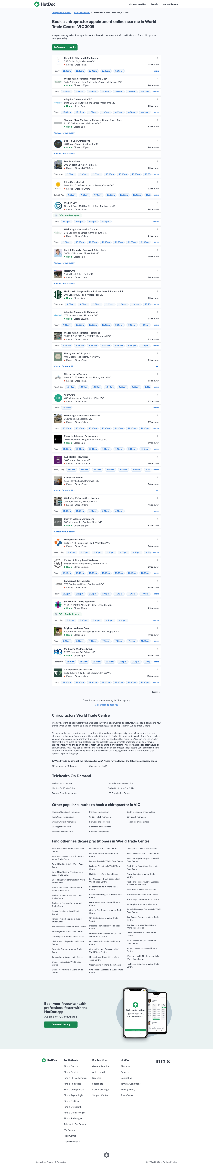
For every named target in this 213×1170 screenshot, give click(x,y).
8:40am (79, 92)
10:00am (145, 92)
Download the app (60, 1024)
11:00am (93, 242)
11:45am (80, 71)
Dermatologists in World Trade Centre (106, 861)
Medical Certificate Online (63, 788)
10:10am (67, 428)
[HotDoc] (45, 4)
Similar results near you (106, 705)
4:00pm (66, 222)
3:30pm (110, 553)
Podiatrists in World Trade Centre (141, 890)
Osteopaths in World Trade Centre (142, 849)
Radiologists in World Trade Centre (142, 904)
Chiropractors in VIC (82, 13)
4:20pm (118, 594)
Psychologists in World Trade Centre (143, 900)
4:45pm (144, 112)
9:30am (70, 174)
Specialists (97, 1084)
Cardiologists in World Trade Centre (67, 937)
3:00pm (118, 325)
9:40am (118, 92)
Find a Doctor (71, 1066)
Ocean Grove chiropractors (64, 822)
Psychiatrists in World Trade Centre (142, 895)
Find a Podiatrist (72, 1084)
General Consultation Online (120, 783)
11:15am (106, 573)
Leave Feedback (72, 1142)
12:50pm (145, 428)
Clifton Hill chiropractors (100, 817)
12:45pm (106, 71)
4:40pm (92, 222)
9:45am (83, 174)
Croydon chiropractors (99, 832)
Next (155, 692)
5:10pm (105, 511)
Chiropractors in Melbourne (64, 766)
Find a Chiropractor (74, 1089)
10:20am (136, 174)
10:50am (93, 346)
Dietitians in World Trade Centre (103, 874)
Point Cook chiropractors (63, 817)
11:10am (106, 242)
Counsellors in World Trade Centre (67, 957)
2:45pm (144, 449)
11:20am (119, 242)
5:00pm (105, 222)
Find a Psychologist (74, 1095)
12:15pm (80, 112)
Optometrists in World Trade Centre (105, 965)
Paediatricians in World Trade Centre (143, 854)
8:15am (66, 641)
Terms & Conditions (131, 1084)
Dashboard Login (100, 1089)
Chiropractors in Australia (61, 13)
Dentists (96, 1078)
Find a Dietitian (72, 1101)
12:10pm (106, 346)
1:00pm (118, 71)
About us (125, 1066)
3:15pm (131, 325)
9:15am (109, 304)
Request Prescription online (64, 793)
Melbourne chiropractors (138, 822)
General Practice (100, 1066)
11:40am (145, 242)
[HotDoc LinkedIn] (163, 1061)
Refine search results (65, 47)
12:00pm (67, 112)
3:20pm (97, 553)
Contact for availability (64, 133)
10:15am (123, 174)
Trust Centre (127, 1095)
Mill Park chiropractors (99, 812)
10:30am (149, 174)
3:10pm (144, 346)
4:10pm (136, 553)
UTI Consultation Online (119, 793)
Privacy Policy (128, 1089)
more (156, 71)
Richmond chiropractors (100, 827)
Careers (125, 1072)
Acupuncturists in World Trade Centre (69, 927)
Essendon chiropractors (62, 832)
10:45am (106, 325)
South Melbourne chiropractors (141, 812)
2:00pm (131, 449)
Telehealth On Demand (62, 783)
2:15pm (122, 662)
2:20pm (92, 594)
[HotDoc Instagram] (168, 1061)
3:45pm (96, 620)
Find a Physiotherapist (75, 1078)
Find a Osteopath (73, 1107)
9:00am (92, 92)
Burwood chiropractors (99, 822)
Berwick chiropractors (136, 817)
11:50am (119, 428)
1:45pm (105, 112)
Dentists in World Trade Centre (103, 849)
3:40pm (105, 594)
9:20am (105, 92)
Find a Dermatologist (74, 1113)
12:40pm (109, 387)
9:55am (96, 174)
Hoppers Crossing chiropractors (66, 812)
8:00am (70, 304)
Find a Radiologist (73, 1118)
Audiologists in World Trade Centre (67, 932)
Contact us (126, 1078)
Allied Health (98, 1072)
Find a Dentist (71, 1072)
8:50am (84, 470)
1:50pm (135, 387)
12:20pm (119, 346)
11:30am (67, 71)
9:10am (110, 470)
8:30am (66, 92)
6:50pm (118, 511)
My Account (70, 1130)
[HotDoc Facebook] (158, 1061)
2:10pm (148, 387)
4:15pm (118, 112)
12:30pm (93, 71)
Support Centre (100, 1095)
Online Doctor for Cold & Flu (121, 788)
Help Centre (70, 1136)
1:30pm (92, 112)
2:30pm (71, 553)
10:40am (137, 195)
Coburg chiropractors (61, 827)
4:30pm (131, 112)
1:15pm (118, 449)
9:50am (132, 92)
